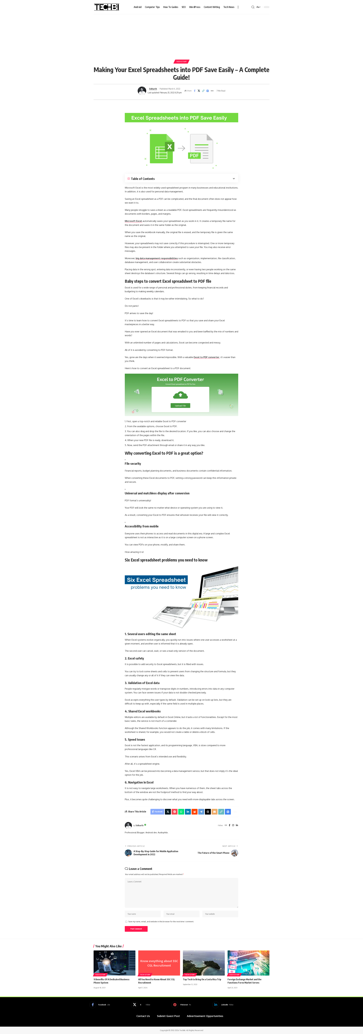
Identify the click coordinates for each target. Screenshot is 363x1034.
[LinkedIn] (237, 825)
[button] (238, 7)
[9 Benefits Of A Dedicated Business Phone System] (114, 963)
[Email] (215, 812)
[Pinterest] (181, 1004)
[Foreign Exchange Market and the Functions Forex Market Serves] (248, 963)
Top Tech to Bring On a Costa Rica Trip (202, 979)
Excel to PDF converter (206, 357)
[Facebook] (230, 825)
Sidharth (153, 88)
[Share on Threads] (208, 812)
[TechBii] (107, 7)
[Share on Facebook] (195, 91)
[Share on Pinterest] (175, 812)
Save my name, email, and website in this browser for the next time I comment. (161, 921)
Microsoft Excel (133, 221)
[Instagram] (233, 825)
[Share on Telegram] (201, 812)
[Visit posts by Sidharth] (142, 91)
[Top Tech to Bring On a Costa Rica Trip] (204, 963)
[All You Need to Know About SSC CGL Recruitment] (159, 963)
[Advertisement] (181, 35)
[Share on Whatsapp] (181, 812)
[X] (140, 1004)
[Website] (225, 825)
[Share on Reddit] (195, 812)
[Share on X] (199, 91)
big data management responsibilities (157, 258)
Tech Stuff (181, 61)
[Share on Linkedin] (188, 812)
